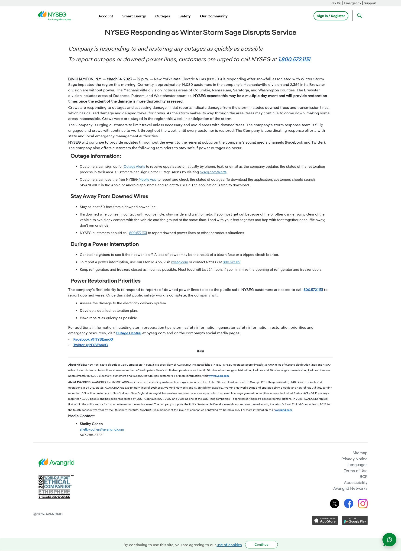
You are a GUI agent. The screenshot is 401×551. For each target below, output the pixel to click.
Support (370, 3)
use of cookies (229, 544)
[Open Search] (358, 15)
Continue (261, 544)
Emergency (352, 3)
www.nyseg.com (218, 375)
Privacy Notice (354, 458)
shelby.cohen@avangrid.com (102, 429)
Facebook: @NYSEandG (93, 339)
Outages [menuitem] (162, 16)
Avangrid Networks (350, 488)
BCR (364, 476)
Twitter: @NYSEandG (90, 344)
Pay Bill (336, 3)
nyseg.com (179, 262)
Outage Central (128, 333)
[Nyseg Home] (56, 15)
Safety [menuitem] (185, 16)
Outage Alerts (134, 166)
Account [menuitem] (105, 16)
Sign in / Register (331, 15)
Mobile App (147, 179)
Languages (358, 464)
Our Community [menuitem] (214, 16)
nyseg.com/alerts (213, 172)
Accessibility (356, 482)
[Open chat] (389, 539)
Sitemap (360, 452)
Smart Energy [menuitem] (134, 16)
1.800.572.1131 (294, 59)
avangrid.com (283, 410)
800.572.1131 (138, 233)
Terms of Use (356, 470)
